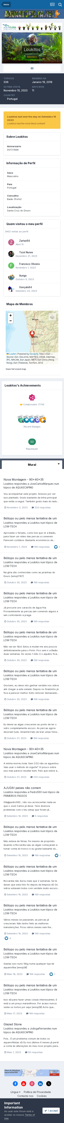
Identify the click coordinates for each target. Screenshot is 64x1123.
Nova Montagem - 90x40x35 (24, 479)
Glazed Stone (13, 1024)
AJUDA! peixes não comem (22, 788)
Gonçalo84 (25, 287)
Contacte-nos (25, 1095)
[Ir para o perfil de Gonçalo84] (11, 289)
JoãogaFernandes (40, 1028)
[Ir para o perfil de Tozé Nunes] (11, 254)
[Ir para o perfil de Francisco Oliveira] (11, 266)
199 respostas (41, 546)
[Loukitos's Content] (32, 68)
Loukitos (8, 483)
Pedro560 (36, 792)
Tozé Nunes (26, 252)
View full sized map (16, 369)
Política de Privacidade (37, 1091)
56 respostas (35, 1052)
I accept (52, 1110)
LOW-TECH (10, 526)
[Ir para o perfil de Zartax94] (11, 242)
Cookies (42, 1095)
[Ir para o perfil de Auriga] (11, 277)
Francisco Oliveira (29, 264)
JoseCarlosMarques (42, 483)
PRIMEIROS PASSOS (15, 795)
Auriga (22, 275)
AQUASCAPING (24, 487)
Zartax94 (24, 240)
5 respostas (41, 815)
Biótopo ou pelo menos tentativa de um (30, 518)
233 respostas (42, 507)
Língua (15, 1091)
